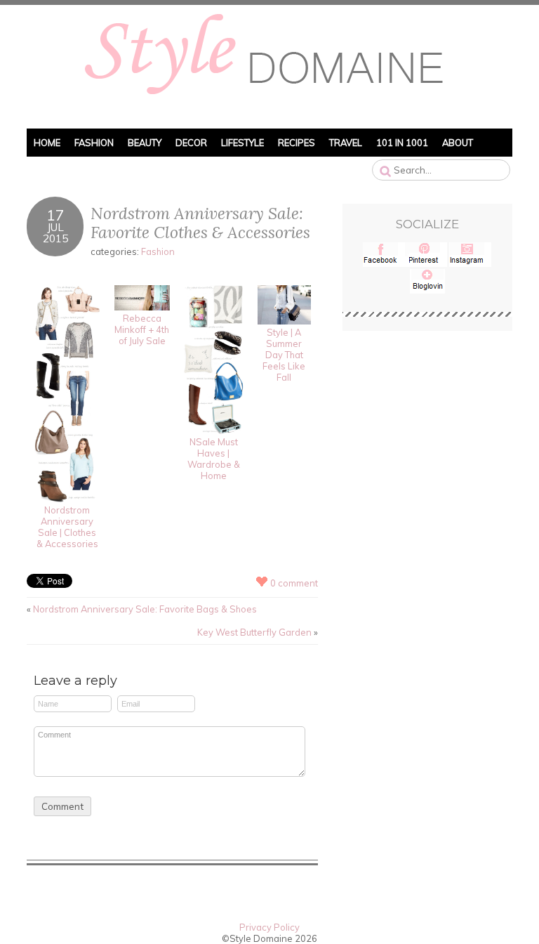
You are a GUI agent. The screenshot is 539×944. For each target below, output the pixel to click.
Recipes (296, 142)
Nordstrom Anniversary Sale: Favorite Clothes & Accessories (200, 223)
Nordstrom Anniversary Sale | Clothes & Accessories (67, 526)
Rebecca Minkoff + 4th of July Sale (141, 329)
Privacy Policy (269, 927)
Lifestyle (242, 142)
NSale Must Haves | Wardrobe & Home (213, 458)
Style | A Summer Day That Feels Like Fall (283, 355)
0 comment (294, 583)
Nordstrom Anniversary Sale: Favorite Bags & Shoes (145, 609)
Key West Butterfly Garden (254, 632)
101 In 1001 (402, 142)
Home (47, 142)
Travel (345, 142)
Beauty (144, 142)
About (457, 142)
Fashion (94, 142)
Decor (191, 142)
